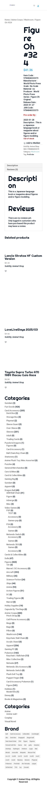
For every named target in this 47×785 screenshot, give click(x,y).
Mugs (8, 623)
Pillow (9, 630)
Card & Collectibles (13, 475)
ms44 (13, 760)
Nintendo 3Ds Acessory (17, 667)
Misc (8, 504)
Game (20, 745)
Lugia (31, 749)
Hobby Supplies (12, 605)
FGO (20, 741)
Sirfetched (9, 767)
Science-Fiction (13, 579)
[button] (32, 143)
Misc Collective (13, 659)
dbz (7, 737)
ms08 (14, 756)
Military (9, 576)
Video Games (11, 508)
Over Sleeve (11, 428)
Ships (8, 583)
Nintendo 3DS (12, 544)
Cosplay (8, 718)
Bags (8, 627)
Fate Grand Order (11, 741)
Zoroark (26, 767)
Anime (9, 587)
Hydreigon (16, 749)
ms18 (20, 756)
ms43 (7, 760)
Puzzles (8, 464)
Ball (7, 734)
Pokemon (9, 653)
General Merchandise (14, 468)
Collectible (26, 734)
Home (7, 20)
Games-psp (13, 520)
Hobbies (8, 689)
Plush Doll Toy (12, 674)
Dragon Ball (10, 490)
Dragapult (21, 737)
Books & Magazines (14, 699)
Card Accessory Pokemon (18, 681)
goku (30, 745)
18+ (8, 565)
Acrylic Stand (12, 642)
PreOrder (30, 154)
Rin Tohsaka (26, 763)
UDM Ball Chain (13, 493)
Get (25, 745)
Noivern (27, 760)
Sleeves (10, 432)
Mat (36, 749)
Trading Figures (13, 598)
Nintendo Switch (14, 534)
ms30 (26, 756)
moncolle (15, 752)
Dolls (7, 558)
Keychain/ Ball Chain (15, 638)
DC (7, 594)
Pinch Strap (11, 615)
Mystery (19, 760)
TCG (16, 767)
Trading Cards (12, 439)
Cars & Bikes (10, 471)
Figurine (32, 741)
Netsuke (10, 663)
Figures (9, 445)
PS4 (8, 524)
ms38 (32, 756)
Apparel (8, 486)
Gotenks (36, 745)
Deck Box (10, 413)
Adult (8, 435)
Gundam (8, 403)
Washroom (28, 20)
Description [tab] (12, 165)
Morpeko (23, 752)
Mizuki (8, 752)
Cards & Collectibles (14, 554)
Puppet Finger (12, 678)
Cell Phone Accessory (16, 619)
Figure (9, 496)
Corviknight (35, 734)
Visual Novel (10, 721)
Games (11, 530)
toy (20, 767)
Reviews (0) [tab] (12, 169)
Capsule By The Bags (14, 609)
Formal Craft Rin (11, 745)
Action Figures (13, 590)
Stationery (9, 457)
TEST (10, 513)
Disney (8, 695)
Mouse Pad (31, 752)
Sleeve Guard (12, 424)
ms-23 (8, 756)
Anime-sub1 (11, 714)
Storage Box (12, 417)
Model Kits (11, 692)
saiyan (34, 763)
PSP (8, 510)
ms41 (37, 756)
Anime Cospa (17, 20)
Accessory (13, 517)
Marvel (9, 602)
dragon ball (30, 737)
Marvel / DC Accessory (16, 568)
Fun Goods (10, 407)
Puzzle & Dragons (13, 443)
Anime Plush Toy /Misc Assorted (20, 460)
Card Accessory (12, 410)
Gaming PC (10, 649)
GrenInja (8, 749)
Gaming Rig (10, 479)
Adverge (10, 500)
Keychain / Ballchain (15, 655)
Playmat (10, 420)
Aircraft (10, 572)
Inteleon (24, 749)
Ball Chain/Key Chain (15, 453)
